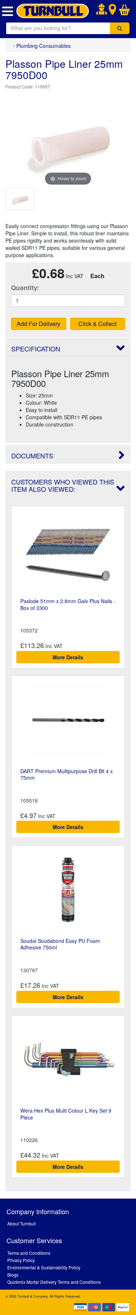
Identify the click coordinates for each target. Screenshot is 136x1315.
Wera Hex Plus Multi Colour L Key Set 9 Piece (65, 1114)
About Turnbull (21, 1223)
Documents (32, 455)
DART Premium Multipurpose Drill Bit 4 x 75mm (66, 774)
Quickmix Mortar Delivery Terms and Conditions (54, 1282)
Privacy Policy (21, 1260)
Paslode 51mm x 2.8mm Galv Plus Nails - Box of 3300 (67, 604)
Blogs (12, 1274)
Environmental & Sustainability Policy (44, 1267)
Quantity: (25, 287)
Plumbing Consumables (43, 45)
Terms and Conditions (28, 1253)
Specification (35, 348)
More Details (68, 657)
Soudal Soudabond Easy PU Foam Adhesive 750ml (60, 944)
